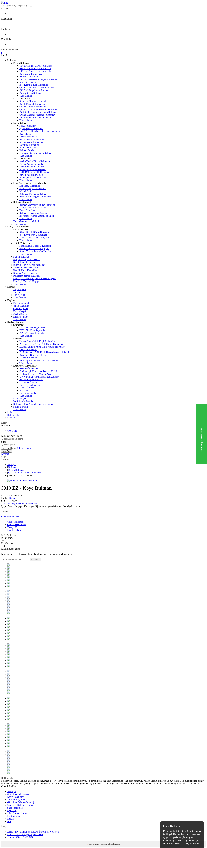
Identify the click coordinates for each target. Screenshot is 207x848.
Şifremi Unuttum (25, 448)
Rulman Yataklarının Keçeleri (33, 213)
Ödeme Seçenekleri (16, 524)
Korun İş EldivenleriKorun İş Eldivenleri (38, 360)
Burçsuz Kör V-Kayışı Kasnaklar (29, 265)
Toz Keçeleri (19, 295)
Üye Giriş (12, 810)
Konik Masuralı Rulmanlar (32, 104)
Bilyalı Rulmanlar (16, 470)
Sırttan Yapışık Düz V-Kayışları (34, 237)
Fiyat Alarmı (18, 503)
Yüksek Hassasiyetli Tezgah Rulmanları (38, 79)
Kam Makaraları (27, 134)
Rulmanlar (13, 467)
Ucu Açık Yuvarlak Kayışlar (26, 281)
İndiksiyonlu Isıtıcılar (23, 401)
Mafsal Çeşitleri (26, 191)
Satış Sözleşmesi (15, 807)
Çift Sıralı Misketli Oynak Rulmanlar (37, 87)
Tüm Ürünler (25, 95)
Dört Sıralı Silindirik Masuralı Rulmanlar (38, 112)
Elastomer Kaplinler (22, 303)
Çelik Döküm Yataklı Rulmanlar (34, 172)
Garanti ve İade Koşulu (18, 794)
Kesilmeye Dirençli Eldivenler (33, 355)
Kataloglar (12, 417)
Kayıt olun (35, 559)
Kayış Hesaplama (15, 797)
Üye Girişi (12, 430)
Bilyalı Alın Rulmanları (30, 74)
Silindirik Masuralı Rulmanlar (33, 101)
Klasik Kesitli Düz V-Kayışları (34, 232)
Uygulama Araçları (28, 382)
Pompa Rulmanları (28, 147)
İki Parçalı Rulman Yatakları (32, 169)
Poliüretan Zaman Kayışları (26, 275)
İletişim (10, 412)
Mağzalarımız (13, 816)
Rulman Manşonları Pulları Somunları (37, 205)
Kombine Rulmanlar (29, 145)
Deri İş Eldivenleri (28, 349)
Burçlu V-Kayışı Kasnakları (26, 259)
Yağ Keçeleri (19, 289)
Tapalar (16, 292)
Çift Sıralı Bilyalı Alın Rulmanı (34, 90)
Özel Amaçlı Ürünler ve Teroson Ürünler (39, 371)
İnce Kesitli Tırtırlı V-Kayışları (34, 248)
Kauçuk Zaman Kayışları (25, 273)
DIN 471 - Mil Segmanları (32, 327)
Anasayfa (11, 464)
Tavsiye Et (6, 503)
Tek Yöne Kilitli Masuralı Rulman (35, 153)
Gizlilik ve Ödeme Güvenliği (21, 802)
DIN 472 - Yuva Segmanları (32, 330)
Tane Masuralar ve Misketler (27, 221)
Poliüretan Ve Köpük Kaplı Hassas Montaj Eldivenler (45, 352)
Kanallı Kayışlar (21, 256)
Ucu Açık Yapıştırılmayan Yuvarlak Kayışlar (34, 278)
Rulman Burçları (27, 150)
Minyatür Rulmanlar (29, 82)
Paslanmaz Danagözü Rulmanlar (35, 196)
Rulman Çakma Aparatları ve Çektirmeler (33, 404)
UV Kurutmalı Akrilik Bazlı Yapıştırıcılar (39, 376)
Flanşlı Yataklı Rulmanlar (31, 164)
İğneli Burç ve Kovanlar (31, 128)
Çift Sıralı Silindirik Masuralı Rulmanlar (38, 109)
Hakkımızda (13, 415)
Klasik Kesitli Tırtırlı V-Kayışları (35, 245)
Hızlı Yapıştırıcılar (28, 393)
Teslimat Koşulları (16, 799)
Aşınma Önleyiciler (28, 368)
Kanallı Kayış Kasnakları (25, 270)
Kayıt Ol (5, 454)
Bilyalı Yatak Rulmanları (31, 175)
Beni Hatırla (11, 448)
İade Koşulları (14, 530)
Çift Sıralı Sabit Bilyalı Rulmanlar (35, 71)
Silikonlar (24, 390)
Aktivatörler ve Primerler (31, 379)
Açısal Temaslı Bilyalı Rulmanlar (35, 68)
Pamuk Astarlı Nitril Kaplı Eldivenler (37, 341)
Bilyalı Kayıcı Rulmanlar (31, 93)
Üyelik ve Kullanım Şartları (20, 805)
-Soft (90, 844)
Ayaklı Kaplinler (21, 314)
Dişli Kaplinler (20, 316)
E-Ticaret (96, 844)
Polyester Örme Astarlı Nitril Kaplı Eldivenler (41, 344)
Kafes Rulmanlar (27, 125)
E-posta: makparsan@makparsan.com (25, 834)
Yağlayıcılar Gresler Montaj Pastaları (36, 374)
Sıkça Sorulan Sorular (17, 813)
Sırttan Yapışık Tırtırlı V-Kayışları (35, 251)
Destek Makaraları (28, 136)
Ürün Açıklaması (15, 521)
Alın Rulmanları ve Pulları (32, 139)
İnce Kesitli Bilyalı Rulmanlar (33, 85)
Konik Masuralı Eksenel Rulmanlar (36, 117)
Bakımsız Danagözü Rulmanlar (34, 194)
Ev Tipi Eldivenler (28, 357)
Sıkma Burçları (20, 406)
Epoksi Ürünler (26, 387)
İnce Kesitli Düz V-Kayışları (33, 235)
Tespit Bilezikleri (27, 210)
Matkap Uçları (20, 398)
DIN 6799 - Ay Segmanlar (32, 333)
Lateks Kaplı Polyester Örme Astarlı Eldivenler (41, 346)
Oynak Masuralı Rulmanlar (32, 106)
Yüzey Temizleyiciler (29, 385)
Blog (9, 821)
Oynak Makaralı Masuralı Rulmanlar (37, 115)
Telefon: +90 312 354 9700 (20, 837)
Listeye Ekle (31, 503)
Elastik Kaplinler (21, 311)
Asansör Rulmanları (28, 76)
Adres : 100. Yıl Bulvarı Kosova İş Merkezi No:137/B (33, 831)
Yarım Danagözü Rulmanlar (32, 188)
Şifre (3, 441)
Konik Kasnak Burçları (24, 262)
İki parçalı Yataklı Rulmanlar (33, 177)
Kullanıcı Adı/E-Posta (11, 436)
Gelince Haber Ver (10, 516)
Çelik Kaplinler (20, 308)
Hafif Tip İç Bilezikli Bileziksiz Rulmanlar (39, 131)
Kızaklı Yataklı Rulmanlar (31, 166)
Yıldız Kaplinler (21, 305)
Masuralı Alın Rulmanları (31, 142)
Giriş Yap (6, 451)
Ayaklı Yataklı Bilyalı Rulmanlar (34, 161)
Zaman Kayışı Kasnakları (25, 267)
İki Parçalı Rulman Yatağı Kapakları (36, 215)
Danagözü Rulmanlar (29, 185)
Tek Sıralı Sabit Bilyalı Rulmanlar (35, 65)
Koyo (12, 498)
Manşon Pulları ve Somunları (33, 207)
